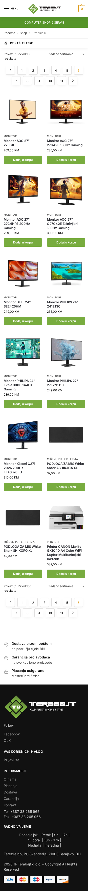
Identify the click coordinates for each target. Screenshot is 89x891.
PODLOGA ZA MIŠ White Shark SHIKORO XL (22, 549)
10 (50, 81)
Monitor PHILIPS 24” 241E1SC (63, 304)
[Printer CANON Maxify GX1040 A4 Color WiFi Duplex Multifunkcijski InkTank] (66, 518)
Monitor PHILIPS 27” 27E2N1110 (62, 383)
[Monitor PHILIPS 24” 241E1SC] (66, 273)
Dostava (10, 792)
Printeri (53, 541)
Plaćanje (10, 786)
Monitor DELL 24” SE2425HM (17, 304)
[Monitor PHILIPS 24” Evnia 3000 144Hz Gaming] (23, 352)
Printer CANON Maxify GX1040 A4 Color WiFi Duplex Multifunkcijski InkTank (64, 553)
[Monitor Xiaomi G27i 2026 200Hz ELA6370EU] (23, 435)
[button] (81, 8)
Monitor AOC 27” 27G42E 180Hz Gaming (65, 143)
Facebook (12, 734)
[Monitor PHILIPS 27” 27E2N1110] (66, 352)
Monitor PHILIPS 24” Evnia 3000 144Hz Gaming (19, 385)
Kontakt (10, 805)
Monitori (11, 136)
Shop (23, 33)
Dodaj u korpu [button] (23, 160)
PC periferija (68, 458)
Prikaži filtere (21, 43)
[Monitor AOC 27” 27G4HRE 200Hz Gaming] (23, 190)
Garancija (11, 798)
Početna (9, 33)
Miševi (51, 458)
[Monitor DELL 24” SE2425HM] (23, 273)
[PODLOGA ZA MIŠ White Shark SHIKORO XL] (23, 518)
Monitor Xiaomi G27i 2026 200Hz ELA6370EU (19, 468)
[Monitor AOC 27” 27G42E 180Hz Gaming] (66, 112)
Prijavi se (11, 760)
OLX (7, 740)
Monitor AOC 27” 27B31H (17, 143)
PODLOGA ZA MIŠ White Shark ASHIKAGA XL (65, 466)
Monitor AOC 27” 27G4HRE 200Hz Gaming (17, 223)
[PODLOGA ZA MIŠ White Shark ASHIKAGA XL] (66, 435)
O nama (10, 779)
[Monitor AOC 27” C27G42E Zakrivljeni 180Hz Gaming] (66, 190)
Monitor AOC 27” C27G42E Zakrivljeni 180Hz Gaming (62, 223)
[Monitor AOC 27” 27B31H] (23, 112)
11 (61, 81)
